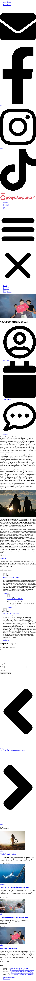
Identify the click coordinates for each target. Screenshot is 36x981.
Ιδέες (4, 207)
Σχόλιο (2, 650)
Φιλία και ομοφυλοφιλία (8, 948)
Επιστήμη (6, 204)
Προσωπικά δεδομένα (9, 977)
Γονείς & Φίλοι (7, 208)
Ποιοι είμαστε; (7, 2)
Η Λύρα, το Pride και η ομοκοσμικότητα (14, 917)
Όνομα (2, 664)
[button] (18, 247)
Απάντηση (6, 593)
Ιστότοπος (2, 670)
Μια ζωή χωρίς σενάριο (8, 854)
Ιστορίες (5, 202)
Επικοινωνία (6, 979)
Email (2, 667)
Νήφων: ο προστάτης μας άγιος (19, 968)
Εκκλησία (6, 205)
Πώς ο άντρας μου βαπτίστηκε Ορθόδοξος (14, 887)
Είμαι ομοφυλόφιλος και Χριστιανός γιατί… (22, 970)
